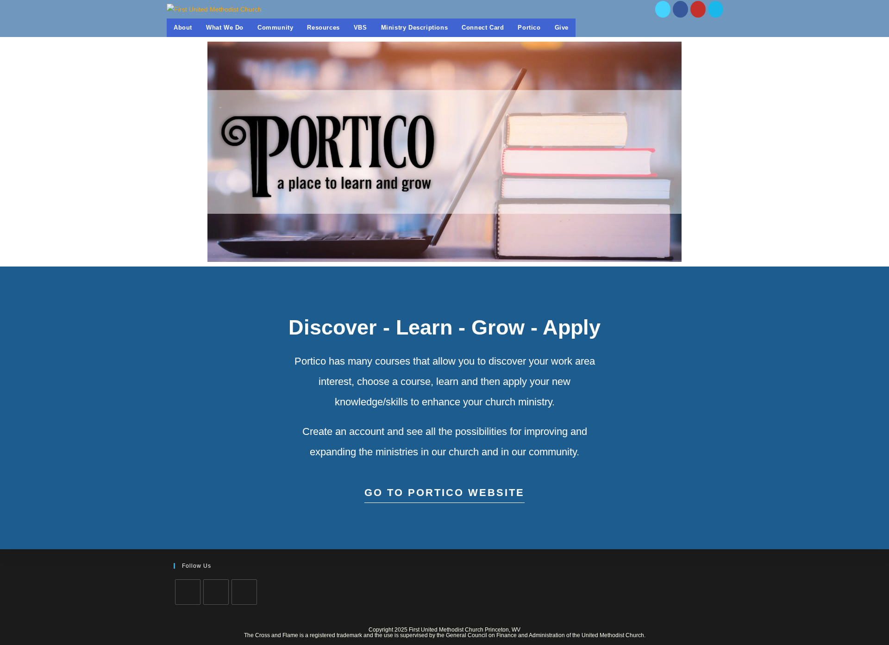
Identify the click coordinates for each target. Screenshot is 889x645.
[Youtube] (244, 592)
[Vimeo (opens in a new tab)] (715, 9)
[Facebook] (216, 592)
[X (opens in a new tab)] (662, 9)
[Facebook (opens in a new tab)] (680, 9)
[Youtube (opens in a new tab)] (698, 9)
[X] (187, 592)
